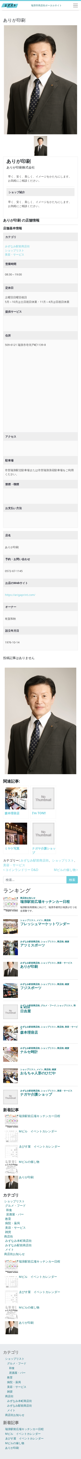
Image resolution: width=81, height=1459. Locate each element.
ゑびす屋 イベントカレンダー (24, 1438)
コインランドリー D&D (21, 870)
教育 (8, 1219)
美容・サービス (14, 254)
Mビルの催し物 (65, 870)
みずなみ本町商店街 (18, 1241)
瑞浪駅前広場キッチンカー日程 (24, 1429)
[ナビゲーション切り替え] (75, 5)
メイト (9, 1249)
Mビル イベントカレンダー (23, 1434)
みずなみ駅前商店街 (17, 246)
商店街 (8, 1236)
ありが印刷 (12, 1448)
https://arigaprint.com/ (20, 595)
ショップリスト (14, 250)
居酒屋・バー (15, 1214)
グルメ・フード (15, 1205)
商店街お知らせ (14, 1254)
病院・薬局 (12, 1223)
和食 (9, 1210)
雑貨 (8, 1232)
